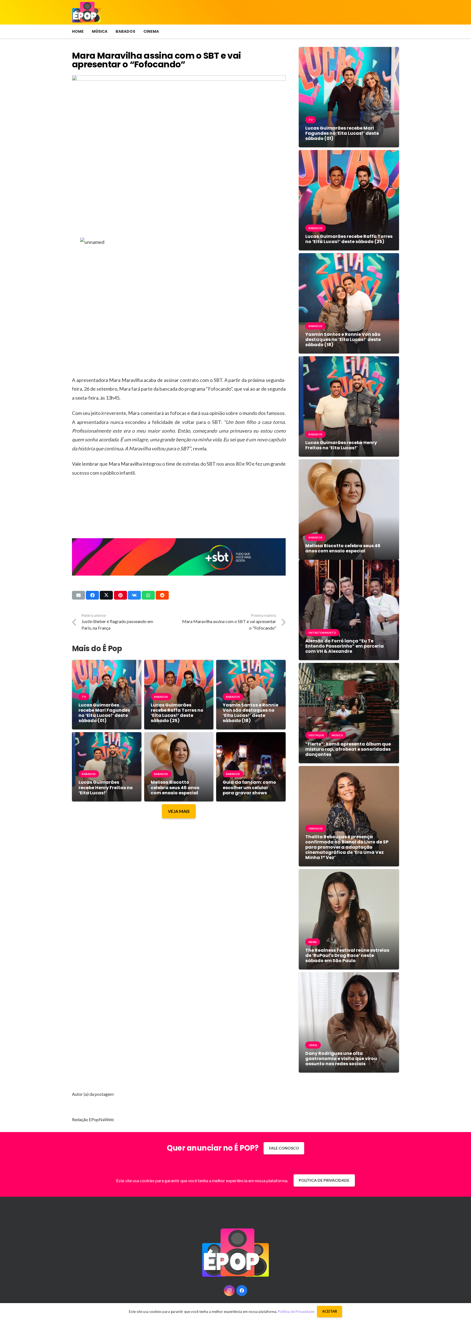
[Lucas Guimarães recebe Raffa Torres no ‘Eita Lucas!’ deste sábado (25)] (179, 663)
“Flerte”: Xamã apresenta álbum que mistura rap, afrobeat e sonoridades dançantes (348, 749)
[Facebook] (241, 1290)
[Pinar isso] (120, 595)
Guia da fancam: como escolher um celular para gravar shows (249, 787)
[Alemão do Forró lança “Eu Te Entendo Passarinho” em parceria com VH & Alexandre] (349, 563)
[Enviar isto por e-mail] (78, 595)
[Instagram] (229, 1290)
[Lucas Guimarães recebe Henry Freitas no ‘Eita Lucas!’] (106, 736)
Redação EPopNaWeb (93, 1119)
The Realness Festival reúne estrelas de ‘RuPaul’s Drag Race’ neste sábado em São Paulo (347, 955)
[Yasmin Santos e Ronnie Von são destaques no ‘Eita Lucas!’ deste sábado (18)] (251, 663)
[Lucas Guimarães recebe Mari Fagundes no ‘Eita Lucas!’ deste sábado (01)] (106, 663)
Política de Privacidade (296, 1311)
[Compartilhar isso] (92, 595)
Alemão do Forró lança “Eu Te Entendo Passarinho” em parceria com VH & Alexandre (344, 646)
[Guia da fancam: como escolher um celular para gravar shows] (251, 736)
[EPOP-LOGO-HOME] (86, 12)
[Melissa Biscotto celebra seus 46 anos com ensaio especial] (179, 736)
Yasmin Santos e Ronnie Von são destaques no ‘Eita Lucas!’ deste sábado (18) (250, 713)
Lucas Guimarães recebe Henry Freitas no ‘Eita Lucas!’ (105, 787)
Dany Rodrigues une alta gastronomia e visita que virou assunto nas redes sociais (341, 1058)
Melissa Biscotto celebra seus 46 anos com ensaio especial (175, 787)
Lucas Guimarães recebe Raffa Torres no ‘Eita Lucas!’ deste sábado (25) (177, 713)
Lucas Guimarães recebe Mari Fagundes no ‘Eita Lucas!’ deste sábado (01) (104, 713)
